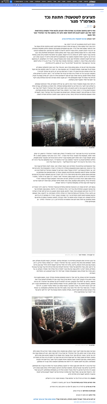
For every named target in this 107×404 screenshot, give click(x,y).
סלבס (63, 1)
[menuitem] (85, 2)
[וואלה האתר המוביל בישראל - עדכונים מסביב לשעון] (92, 2)
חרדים (90, 402)
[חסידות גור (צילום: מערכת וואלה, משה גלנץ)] (63, 124)
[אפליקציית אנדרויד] (21, 5)
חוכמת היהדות (58, 5)
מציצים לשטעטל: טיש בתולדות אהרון (74, 39)
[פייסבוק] (14, 5)
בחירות (75, 1)
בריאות (49, 1)
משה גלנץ (76, 402)
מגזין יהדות (66, 5)
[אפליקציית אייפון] (19, 5)
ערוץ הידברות (81, 5)
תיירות (44, 1)
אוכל (55, 1)
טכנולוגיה (37, 1)
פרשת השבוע (46, 5)
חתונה (93, 402)
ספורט (80, 1)
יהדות (52, 5)
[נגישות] (2, 2)
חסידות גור (82, 402)
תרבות (69, 1)
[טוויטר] (16, 5)
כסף (59, 1)
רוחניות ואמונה (73, 5)
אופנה (31, 1)
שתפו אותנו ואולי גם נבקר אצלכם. (44, 399)
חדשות (86, 1)
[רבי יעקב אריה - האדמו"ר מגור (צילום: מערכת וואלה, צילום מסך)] (63, 231)
